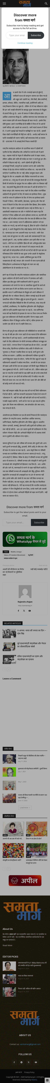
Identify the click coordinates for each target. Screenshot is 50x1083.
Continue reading (25, 43)
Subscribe (36, 35)
